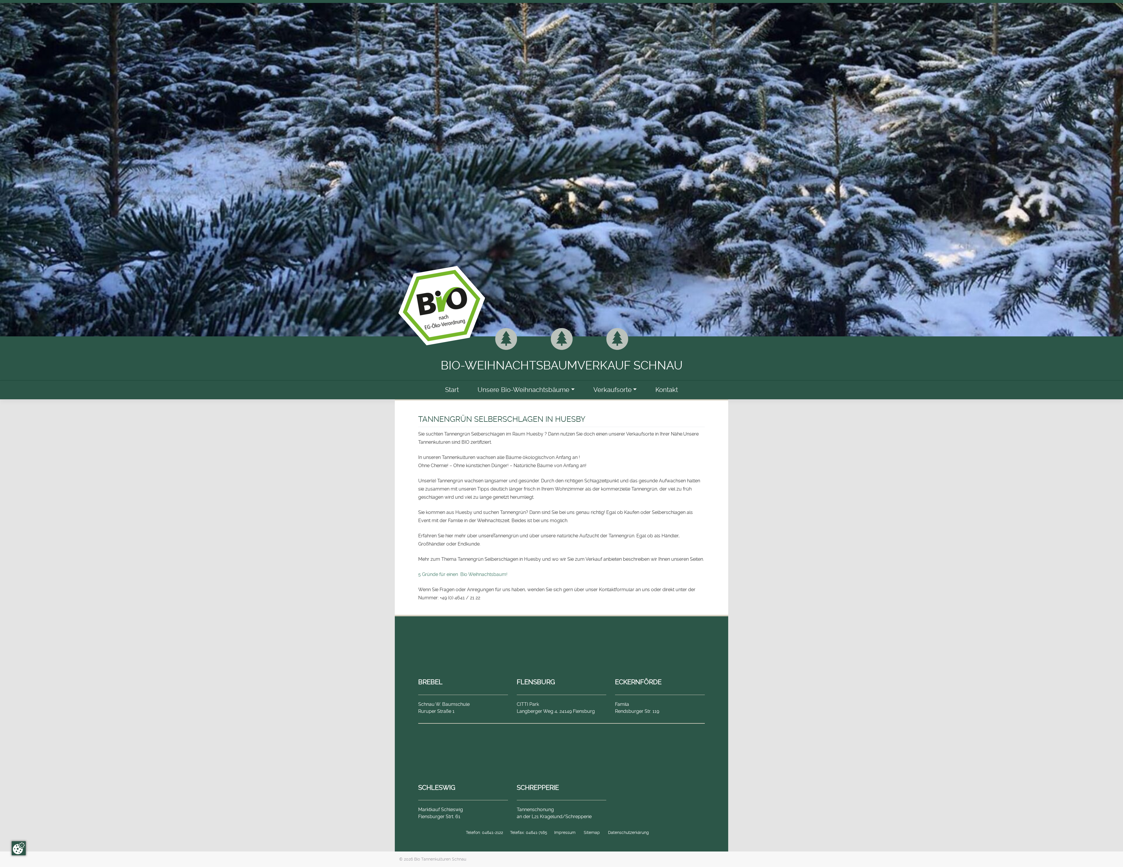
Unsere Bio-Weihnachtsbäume (523, 389)
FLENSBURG (536, 682)
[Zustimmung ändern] (19, 848)
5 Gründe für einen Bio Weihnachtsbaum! (462, 574)
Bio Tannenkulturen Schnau (440, 859)
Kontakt (666, 389)
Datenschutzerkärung (628, 832)
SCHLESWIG (436, 787)
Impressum (565, 832)
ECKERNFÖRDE (638, 682)
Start (452, 389)
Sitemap (592, 832)
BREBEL (430, 682)
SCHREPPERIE (538, 787)
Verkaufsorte (612, 389)
